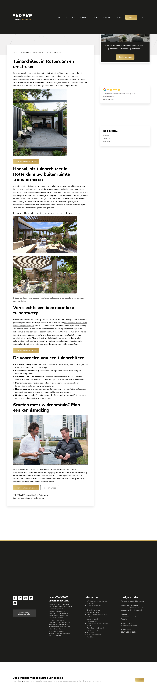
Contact (131, 17)
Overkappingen (92, 630)
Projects (82, 17)
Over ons (107, 17)
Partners (95, 17)
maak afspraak (136, 610)
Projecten (106, 135)
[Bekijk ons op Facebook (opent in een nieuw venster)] (15, 598)
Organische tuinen (93, 610)
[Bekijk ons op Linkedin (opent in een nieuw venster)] (20, 598)
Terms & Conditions (94, 635)
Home (59, 17)
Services (69, 17)
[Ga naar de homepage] (22, 17)
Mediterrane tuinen (93, 612)
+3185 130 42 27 (128, 623)
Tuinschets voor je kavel (95, 628)
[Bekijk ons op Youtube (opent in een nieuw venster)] (15, 603)
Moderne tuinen (92, 608)
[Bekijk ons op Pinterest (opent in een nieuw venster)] (31, 598)
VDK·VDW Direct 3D (94, 606)
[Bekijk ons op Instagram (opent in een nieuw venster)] (25, 598)
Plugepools (91, 632)
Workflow (106, 138)
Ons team (106, 141)
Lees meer (98, 681)
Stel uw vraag (49, 488)
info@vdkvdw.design (130, 625)
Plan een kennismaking (26, 161)
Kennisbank (25, 52)
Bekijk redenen (125, 57)
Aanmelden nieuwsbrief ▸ (24, 613)
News (119, 17)
